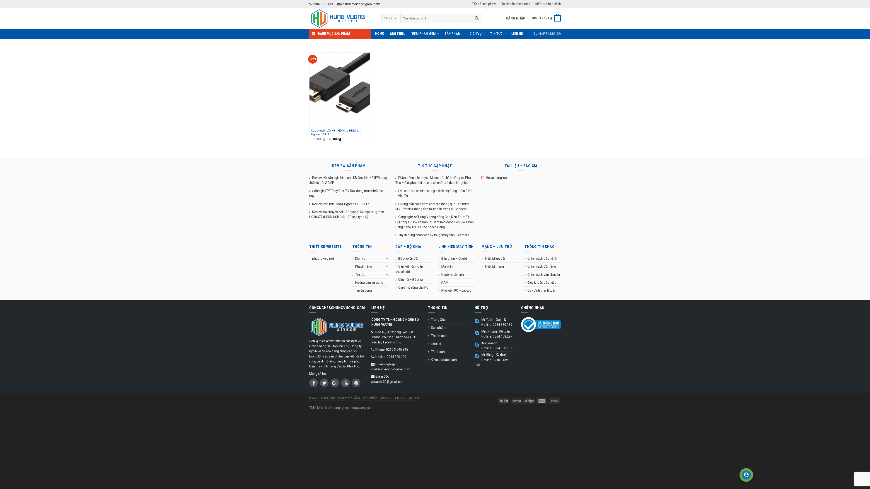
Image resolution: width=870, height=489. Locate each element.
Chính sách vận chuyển (543, 274)
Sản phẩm (453, 34)
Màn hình (447, 266)
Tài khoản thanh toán (515, 4)
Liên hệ (517, 34)
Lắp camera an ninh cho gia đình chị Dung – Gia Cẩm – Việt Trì (433, 193)
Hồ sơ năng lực (496, 178)
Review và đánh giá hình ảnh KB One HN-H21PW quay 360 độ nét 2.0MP (348, 180)
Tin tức (496, 34)
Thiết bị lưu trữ (494, 258)
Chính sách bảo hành (542, 258)
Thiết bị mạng (494, 266)
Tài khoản (438, 352)
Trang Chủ (438, 319)
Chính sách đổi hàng (541, 266)
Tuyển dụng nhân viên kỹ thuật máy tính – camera (433, 235)
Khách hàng (363, 266)
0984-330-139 (322, 4)
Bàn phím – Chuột (454, 258)
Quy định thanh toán (541, 290)
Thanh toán (439, 336)
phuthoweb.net (323, 258)
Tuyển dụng (363, 290)
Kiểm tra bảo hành (548, 4)
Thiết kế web (318, 408)
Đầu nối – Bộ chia (410, 279)
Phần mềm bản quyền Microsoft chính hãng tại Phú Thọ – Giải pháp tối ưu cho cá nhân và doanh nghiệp (433, 180)
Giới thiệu (398, 34)
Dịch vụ (475, 34)
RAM (444, 282)
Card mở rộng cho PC (413, 287)
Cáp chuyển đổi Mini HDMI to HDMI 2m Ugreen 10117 (336, 132)
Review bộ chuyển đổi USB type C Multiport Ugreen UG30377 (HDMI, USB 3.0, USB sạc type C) (346, 214)
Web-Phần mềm (423, 34)
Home (379, 34)
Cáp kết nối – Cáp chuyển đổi (409, 269)
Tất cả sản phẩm (484, 4)
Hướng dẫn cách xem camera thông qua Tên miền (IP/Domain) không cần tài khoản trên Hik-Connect (432, 206)
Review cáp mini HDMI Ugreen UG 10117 (340, 204)
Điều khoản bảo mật (541, 282)
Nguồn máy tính (452, 274)
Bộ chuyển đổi (408, 258)
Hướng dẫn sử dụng (369, 282)
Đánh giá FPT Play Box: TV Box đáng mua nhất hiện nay (346, 193)
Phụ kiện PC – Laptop (456, 290)
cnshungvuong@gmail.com (360, 4)
